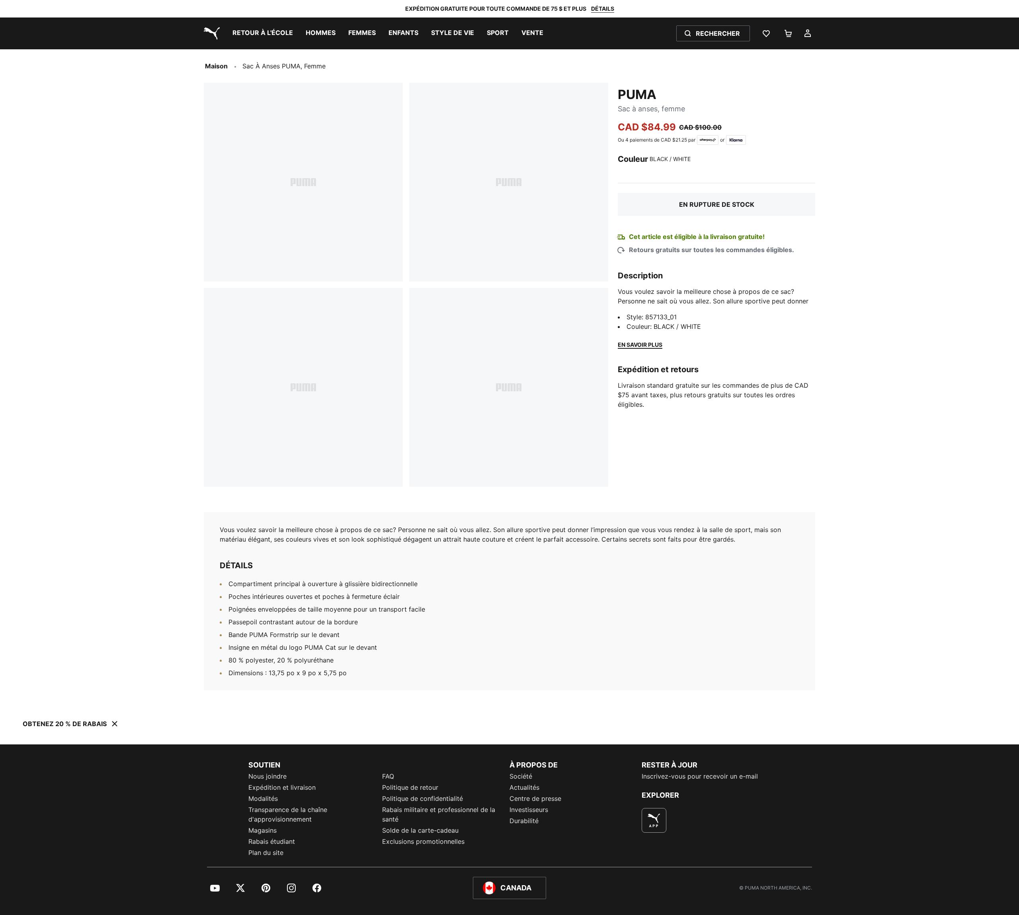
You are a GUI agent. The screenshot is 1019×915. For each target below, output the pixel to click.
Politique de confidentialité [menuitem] (422, 798)
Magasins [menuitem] (262, 830)
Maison (216, 66)
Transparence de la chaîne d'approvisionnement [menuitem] (287, 814)
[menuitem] (262, 33)
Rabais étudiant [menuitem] (271, 841)
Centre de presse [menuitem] (535, 798)
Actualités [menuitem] (524, 787)
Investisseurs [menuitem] (529, 810)
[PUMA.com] (210, 33)
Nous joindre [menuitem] (267, 776)
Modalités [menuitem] (263, 798)
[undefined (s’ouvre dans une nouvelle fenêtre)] (654, 820)
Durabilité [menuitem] (524, 821)
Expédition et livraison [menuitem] (282, 787)
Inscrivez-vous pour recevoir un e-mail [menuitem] (700, 776)
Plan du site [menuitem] (265, 853)
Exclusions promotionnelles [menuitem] (423, 841)
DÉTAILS (602, 8)
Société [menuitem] (521, 776)
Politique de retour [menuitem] (410, 787)
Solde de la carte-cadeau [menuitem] (420, 830)
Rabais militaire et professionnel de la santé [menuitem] (438, 814)
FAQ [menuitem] (388, 776)
